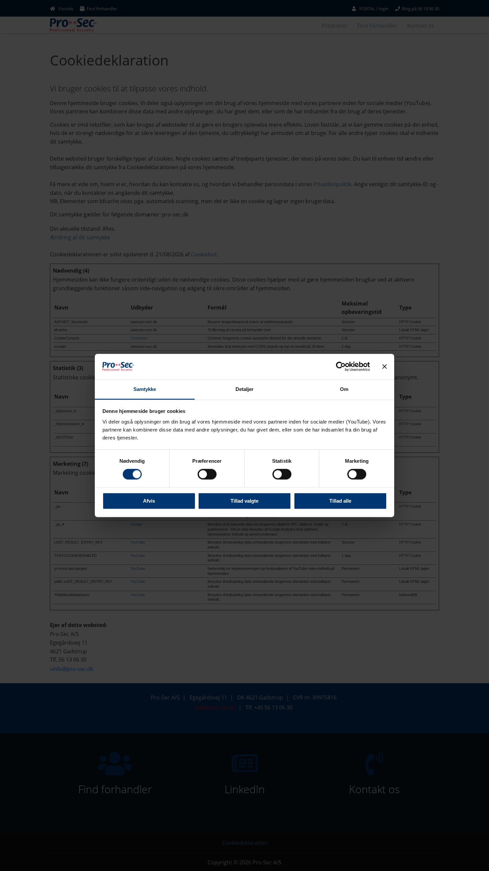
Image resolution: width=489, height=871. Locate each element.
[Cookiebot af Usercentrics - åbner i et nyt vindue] (341, 367)
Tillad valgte (244, 501)
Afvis (149, 501)
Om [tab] (344, 389)
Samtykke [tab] (144, 389)
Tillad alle (340, 501)
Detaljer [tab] (245, 389)
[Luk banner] (384, 366)
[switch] (200, 474)
